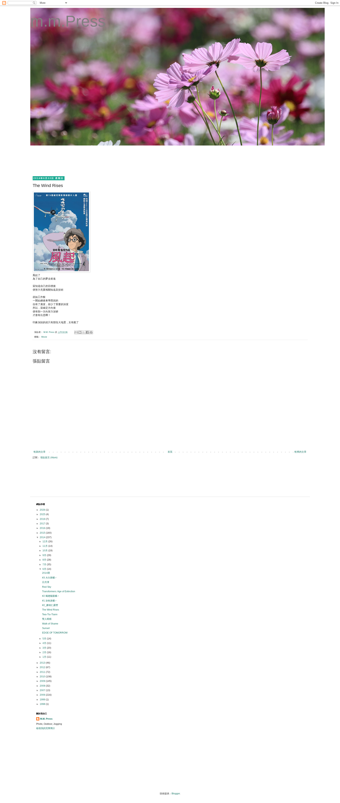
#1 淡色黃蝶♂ (49, 600)
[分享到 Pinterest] (91, 332)
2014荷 (46, 573)
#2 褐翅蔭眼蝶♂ (50, 596)
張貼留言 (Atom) (48, 457)
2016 (43, 528)
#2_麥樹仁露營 (50, 605)
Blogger (176, 793)
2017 (43, 523)
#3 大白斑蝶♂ (49, 577)
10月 (45, 550)
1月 (44, 657)
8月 (44, 559)
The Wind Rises (50, 609)
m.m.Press (68, 21)
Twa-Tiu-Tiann (49, 614)
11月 (45, 546)
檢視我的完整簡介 (45, 728)
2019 (43, 519)
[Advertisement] (107, 160)
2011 (43, 672)
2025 (43, 514)
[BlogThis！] (80, 332)
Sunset (46, 628)
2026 (43, 509)
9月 (44, 555)
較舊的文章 (300, 451)
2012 (43, 667)
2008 (43, 685)
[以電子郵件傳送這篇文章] (76, 332)
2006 (43, 694)
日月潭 (45, 582)
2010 (43, 676)
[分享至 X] (84, 332)
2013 (43, 662)
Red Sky (46, 587)
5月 (44, 638)
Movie (44, 337)
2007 (43, 690)
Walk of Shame (50, 623)
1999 (43, 699)
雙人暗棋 (47, 619)
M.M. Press (46, 718)
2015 (43, 532)
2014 (43, 537)
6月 (44, 569)
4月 (44, 643)
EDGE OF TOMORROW (54, 632)
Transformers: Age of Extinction (58, 591)
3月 (44, 647)
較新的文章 (39, 451)
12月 (45, 541)
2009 (43, 681)
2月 (44, 652)
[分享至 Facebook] (87, 332)
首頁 (170, 451)
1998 (43, 704)
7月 (44, 564)
